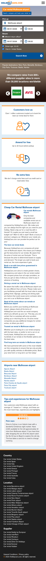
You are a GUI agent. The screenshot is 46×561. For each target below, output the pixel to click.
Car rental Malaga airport (13, 488)
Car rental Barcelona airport (14, 486)
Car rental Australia (11, 475)
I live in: (12, 49)
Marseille (30, 65)
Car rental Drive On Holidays (14, 541)
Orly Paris (6, 67)
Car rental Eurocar (10, 544)
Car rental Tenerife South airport (16, 512)
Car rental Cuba (9, 478)
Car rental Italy (9, 464)
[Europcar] (16, 92)
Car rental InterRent (11, 534)
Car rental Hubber (10, 546)
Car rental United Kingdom (13, 466)
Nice (20, 65)
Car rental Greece (10, 468)
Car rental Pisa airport (12, 517)
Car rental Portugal (11, 471)
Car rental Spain (10, 461)
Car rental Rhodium (11, 537)
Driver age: (11, 46)
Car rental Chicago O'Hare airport (16, 524)
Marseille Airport (10, 378)
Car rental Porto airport (12, 500)
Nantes (26, 67)
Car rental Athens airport (13, 505)
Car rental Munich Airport (13, 510)
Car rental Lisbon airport (13, 491)
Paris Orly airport (10, 385)
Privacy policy (24, 554)
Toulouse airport (10, 387)
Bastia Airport (9, 371)
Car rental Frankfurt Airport (14, 521)
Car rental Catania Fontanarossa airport (18, 493)
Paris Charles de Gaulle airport (15, 383)
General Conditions (11, 554)
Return (5, 33)
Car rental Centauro (11, 539)
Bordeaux (38, 65)
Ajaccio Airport (9, 369)
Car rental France (10, 473)
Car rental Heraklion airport (14, 507)
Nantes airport (9, 380)
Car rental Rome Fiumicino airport (16, 495)
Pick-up (5, 19)
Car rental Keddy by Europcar (15, 532)
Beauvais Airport (10, 373)
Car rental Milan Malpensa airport (16, 502)
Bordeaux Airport (10, 376)
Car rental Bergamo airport (14, 514)
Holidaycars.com (16, 557)
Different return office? (12, 36)
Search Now (29, 55)
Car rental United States (12, 459)
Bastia (20, 67)
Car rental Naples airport (13, 519)
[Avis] (29, 92)
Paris (25, 65)
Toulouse (14, 67)
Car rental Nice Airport (12, 498)
